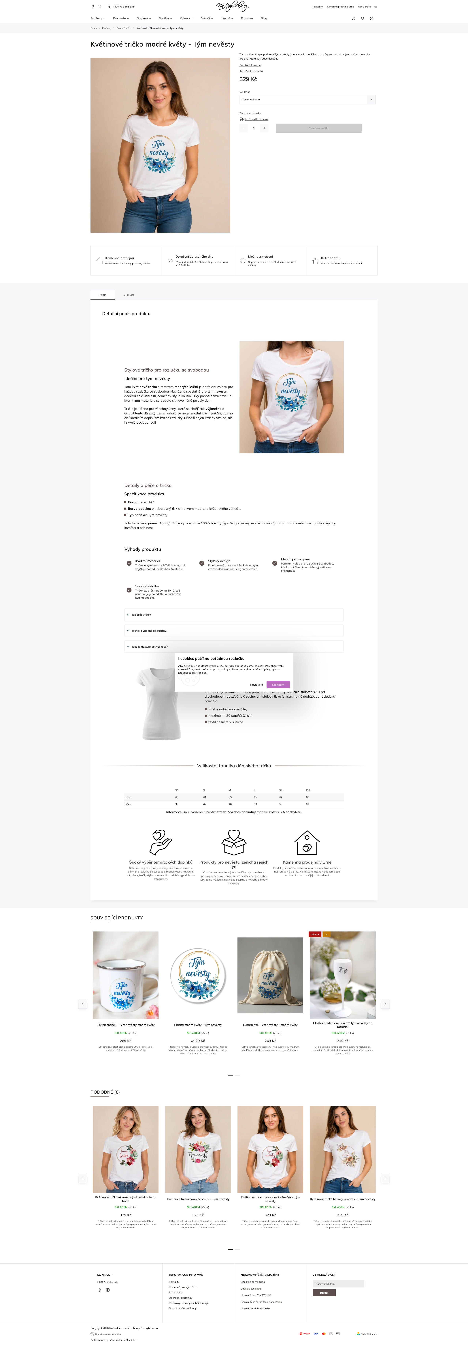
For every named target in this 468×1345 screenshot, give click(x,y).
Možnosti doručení (256, 119)
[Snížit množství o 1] (243, 128)
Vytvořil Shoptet (369, 1334)
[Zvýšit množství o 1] (264, 128)
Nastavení (256, 684)
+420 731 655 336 (107, 1281)
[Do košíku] (125, 975)
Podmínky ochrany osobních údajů (189, 1303)
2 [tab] (237, 1075)
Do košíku (127, 1065)
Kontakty (318, 6)
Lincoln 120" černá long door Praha (261, 1302)
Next (385, 1004)
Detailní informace (250, 65)
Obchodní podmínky (180, 1297)
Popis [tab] (103, 294)
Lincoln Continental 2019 (255, 1308)
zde (204, 672)
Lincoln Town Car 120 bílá (256, 1295)
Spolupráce (364, 6)
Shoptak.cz (131, 1340)
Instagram (99, 7)
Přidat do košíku (318, 128)
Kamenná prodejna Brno (340, 6)
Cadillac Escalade (251, 1288)
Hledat (324, 1292)
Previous (83, 1004)
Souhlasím (278, 684)
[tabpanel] (125, 1000)
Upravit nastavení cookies (108, 1334)
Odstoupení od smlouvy (182, 1308)
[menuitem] (99, 18)
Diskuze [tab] (129, 294)
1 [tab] (230, 1075)
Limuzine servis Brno (253, 1281)
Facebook (92, 7)
